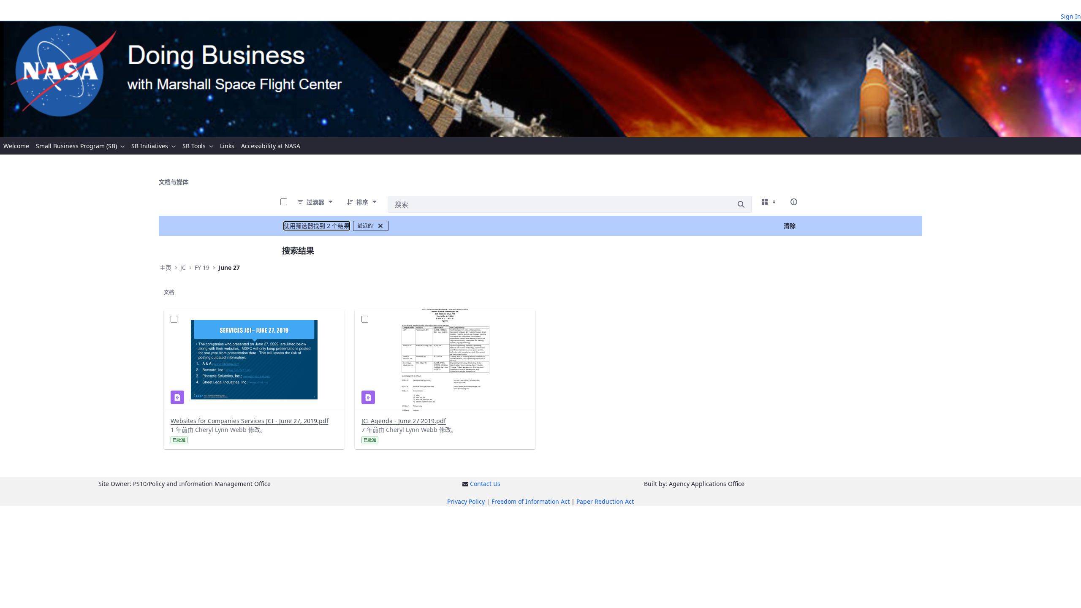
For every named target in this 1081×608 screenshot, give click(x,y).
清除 (790, 226)
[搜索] (741, 204)
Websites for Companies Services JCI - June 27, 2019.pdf (250, 421)
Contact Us (485, 484)
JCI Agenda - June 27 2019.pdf (403, 421)
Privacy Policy (466, 501)
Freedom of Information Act (531, 501)
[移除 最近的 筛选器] (380, 226)
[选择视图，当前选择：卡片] (769, 202)
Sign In (1071, 16)
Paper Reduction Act (605, 501)
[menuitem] (16, 146)
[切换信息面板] (794, 202)
